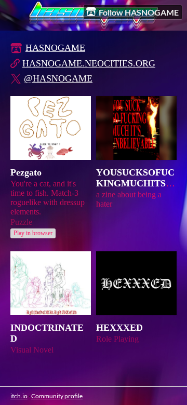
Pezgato (26, 172)
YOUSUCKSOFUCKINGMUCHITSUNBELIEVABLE (135, 183)
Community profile (57, 396)
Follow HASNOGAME (139, 12)
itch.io (19, 396)
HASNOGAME (55, 48)
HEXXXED (119, 327)
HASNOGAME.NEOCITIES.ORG (88, 63)
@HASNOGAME (58, 78)
